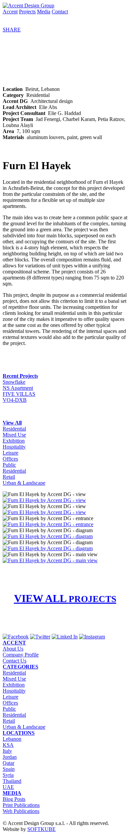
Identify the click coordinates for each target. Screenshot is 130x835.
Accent (10, 11)
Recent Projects (20, 376)
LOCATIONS (19, 733)
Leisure (10, 453)
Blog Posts (14, 799)
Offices (10, 459)
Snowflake (14, 382)
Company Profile (21, 655)
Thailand (12, 781)
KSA (8, 745)
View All (12, 423)
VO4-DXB (15, 400)
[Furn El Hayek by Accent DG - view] (44, 500)
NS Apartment (18, 388)
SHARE (12, 29)
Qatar (8, 763)
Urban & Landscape (24, 483)
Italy (7, 751)
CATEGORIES (20, 667)
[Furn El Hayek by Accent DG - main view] (50, 560)
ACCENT (14, 642)
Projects (27, 11)
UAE (8, 787)
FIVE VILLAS (19, 394)
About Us (13, 648)
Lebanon (12, 739)
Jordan (10, 757)
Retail (9, 477)
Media (43, 11)
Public (9, 465)
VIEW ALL (65, 598)
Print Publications (21, 805)
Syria (8, 775)
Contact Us (14, 661)
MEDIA (12, 793)
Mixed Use (14, 435)
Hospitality (14, 447)
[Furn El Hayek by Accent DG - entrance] (48, 524)
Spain (9, 769)
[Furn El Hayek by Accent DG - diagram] (48, 536)
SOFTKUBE (41, 829)
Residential (14, 429)
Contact (60, 11)
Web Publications (21, 811)
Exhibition (14, 441)
